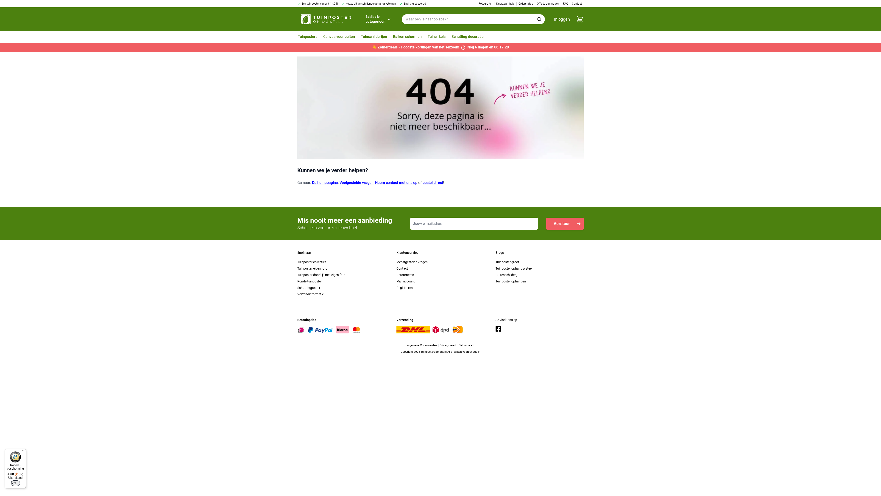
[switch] (15, 483)
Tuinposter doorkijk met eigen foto (321, 275)
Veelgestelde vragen (357, 182)
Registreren (404, 288)
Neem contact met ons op (396, 182)
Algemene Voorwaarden (422, 345)
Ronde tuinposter (309, 281)
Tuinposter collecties (311, 262)
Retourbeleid (466, 345)
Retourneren (405, 275)
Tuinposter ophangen (511, 281)
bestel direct (433, 182)
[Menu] (23, 451)
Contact (402, 268)
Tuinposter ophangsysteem (515, 268)
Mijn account (405, 281)
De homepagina (325, 182)
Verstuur (562, 223)
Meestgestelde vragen (412, 262)
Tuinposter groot (507, 262)
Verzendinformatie (310, 294)
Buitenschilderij (506, 275)
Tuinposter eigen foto (312, 268)
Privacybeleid (448, 345)
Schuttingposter (308, 288)
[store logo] (326, 19)
